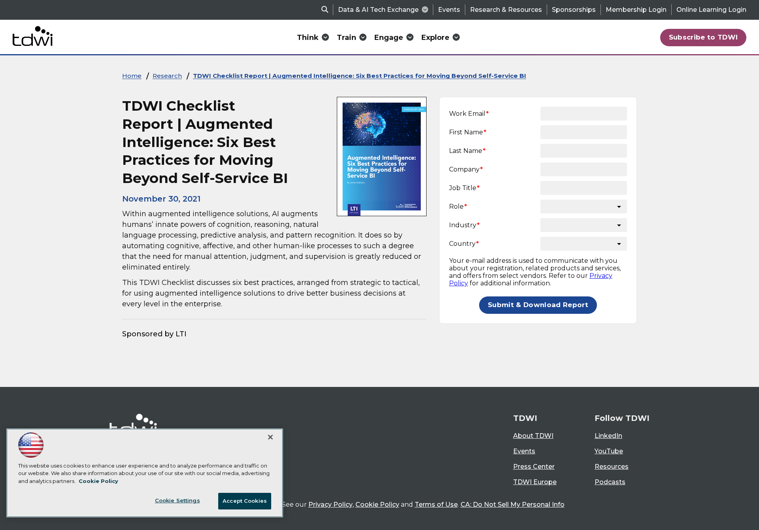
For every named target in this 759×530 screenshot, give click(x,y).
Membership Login (636, 9)
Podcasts (610, 482)
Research (167, 75)
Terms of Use (436, 504)
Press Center (534, 466)
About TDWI (533, 435)
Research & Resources (506, 9)
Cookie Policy (377, 504)
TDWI (525, 418)
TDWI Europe (535, 482)
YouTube (609, 451)
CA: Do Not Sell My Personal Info (513, 504)
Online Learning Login (711, 9)
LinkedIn (608, 435)
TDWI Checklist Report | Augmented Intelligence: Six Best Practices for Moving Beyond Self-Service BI (359, 75)
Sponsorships (574, 9)
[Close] (270, 437)
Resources (612, 466)
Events (449, 9)
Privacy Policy (330, 504)
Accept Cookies (245, 501)
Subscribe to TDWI (703, 37)
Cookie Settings (177, 500)
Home (132, 75)
